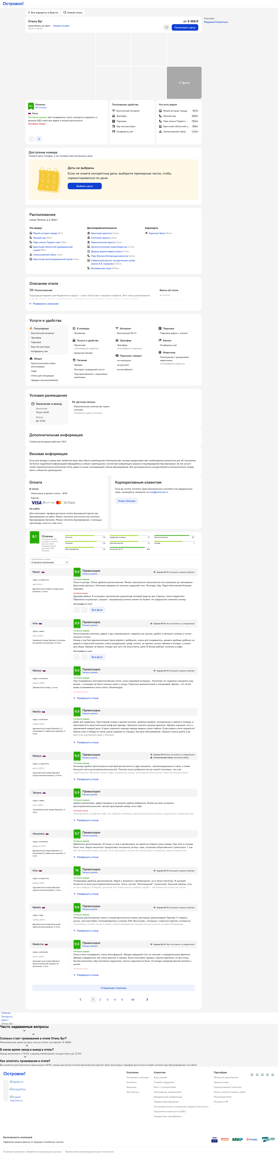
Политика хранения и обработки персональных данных (32, 1151)
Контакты (131, 1082)
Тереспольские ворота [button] (103, 242)
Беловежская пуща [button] (101, 268)
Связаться (222, 22)
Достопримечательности (102, 227)
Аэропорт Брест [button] (157, 233)
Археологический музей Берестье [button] (109, 246)
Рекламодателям (223, 1096)
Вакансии (131, 1087)
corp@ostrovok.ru (158, 492)
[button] (60, 66)
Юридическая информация (168, 1096)
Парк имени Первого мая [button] (46, 242)
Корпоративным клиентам (227, 1087)
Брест (4, 1020)
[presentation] (49, 561)
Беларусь (7, 1016)
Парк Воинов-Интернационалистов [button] (109, 255)
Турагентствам (221, 1082)
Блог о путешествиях (165, 1087)
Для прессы (133, 1092)
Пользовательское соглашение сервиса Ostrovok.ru (181, 1106)
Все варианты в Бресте (44, 12)
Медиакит (210, 22)
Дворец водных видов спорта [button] (106, 251)
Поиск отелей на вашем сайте (230, 1092)
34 (132, 999)
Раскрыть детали (90, 573)
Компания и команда (138, 1077)
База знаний (160, 1077)
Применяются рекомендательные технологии (89, 1151)
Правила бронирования (166, 1101)
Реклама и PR (221, 1101)
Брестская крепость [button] (101, 233)
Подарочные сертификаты (168, 1116)
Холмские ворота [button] (100, 237)
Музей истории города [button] (45, 233)
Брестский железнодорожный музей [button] (52, 259)
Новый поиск (74, 12)
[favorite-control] (166, 27)
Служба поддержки (164, 1082)
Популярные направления (167, 1092)
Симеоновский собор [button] (44, 254)
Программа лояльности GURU (170, 1111)
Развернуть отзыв (87, 698)
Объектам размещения (226, 1077)
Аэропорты (151, 227)
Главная (5, 1012)
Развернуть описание (46, 303)
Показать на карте (61, 25)
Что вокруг (35, 227)
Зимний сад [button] (39, 237)
